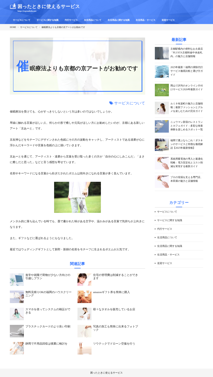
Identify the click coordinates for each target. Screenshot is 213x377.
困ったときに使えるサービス (106, 372)
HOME (13, 27)
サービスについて (21, 20)
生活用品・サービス (145, 20)
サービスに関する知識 (47, 20)
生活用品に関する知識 (119, 20)
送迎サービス (168, 20)
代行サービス (71, 20)
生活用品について (93, 20)
